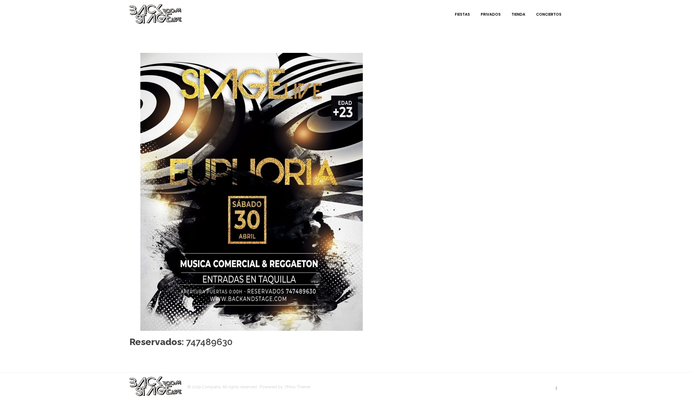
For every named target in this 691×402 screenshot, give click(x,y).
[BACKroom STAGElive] (156, 14)
